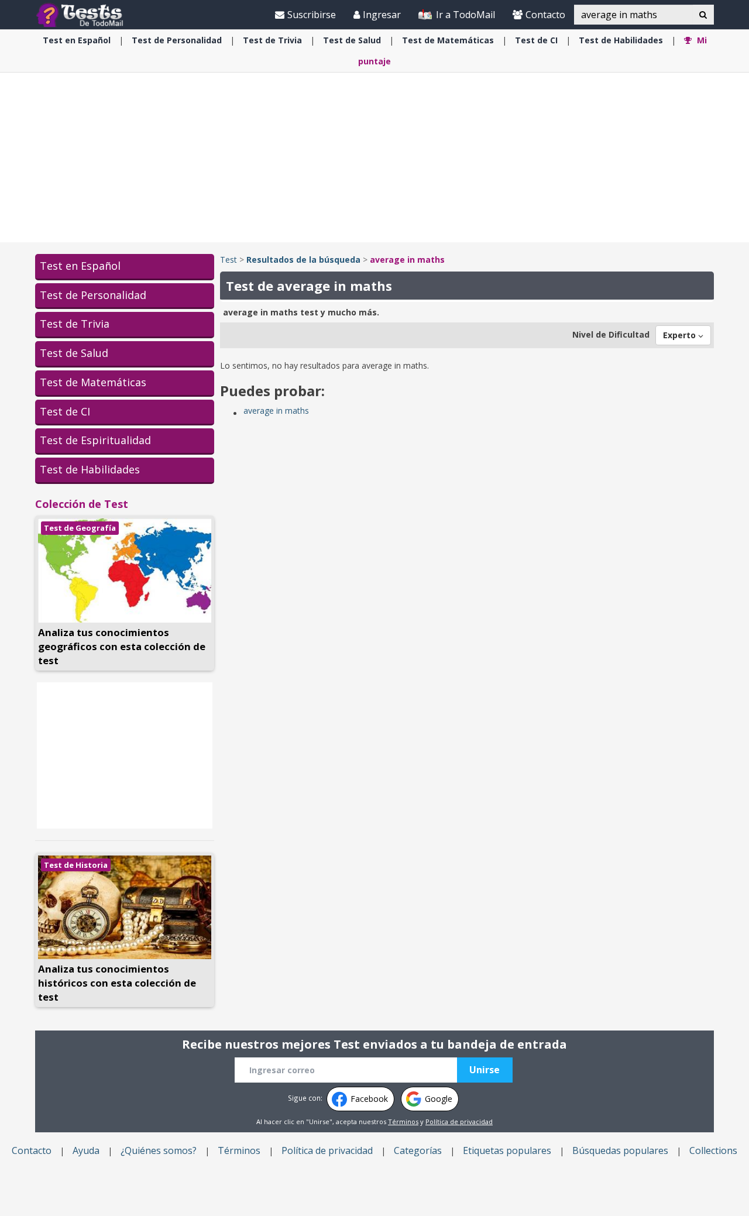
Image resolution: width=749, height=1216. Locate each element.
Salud (352, 40)
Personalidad (177, 40)
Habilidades (621, 40)
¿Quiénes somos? (159, 1150)
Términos (403, 1121)
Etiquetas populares (507, 1150)
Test (228, 259)
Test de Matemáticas (93, 382)
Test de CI (65, 411)
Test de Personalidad (93, 295)
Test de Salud (74, 353)
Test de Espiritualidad (95, 440)
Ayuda (86, 1150)
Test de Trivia (74, 324)
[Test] (82, 14)
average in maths (276, 410)
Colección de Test (81, 504)
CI (536, 40)
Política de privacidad (459, 1121)
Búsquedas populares (620, 1150)
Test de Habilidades (90, 469)
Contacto (545, 14)
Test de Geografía (80, 528)
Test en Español (80, 266)
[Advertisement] (374, 157)
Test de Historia (76, 865)
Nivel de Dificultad (611, 334)
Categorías (418, 1150)
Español (77, 40)
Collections (713, 1150)
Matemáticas (448, 40)
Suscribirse (311, 14)
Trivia (272, 40)
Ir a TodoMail (464, 14)
